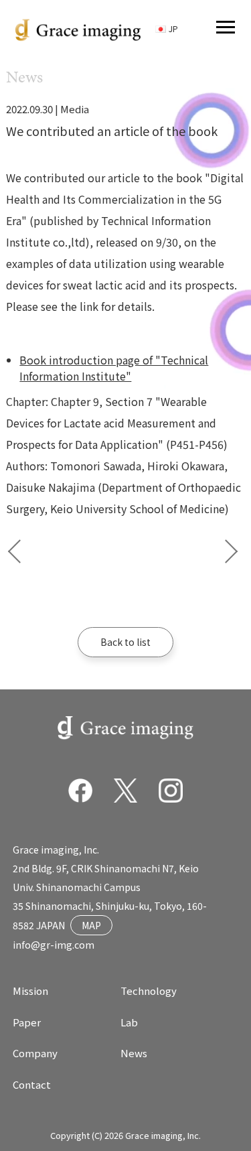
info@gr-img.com (53, 944)
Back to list (125, 642)
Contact (32, 1084)
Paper (27, 1022)
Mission (30, 991)
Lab (129, 1022)
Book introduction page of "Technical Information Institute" (113, 368)
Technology (148, 991)
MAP (91, 925)
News (133, 1053)
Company (35, 1053)
